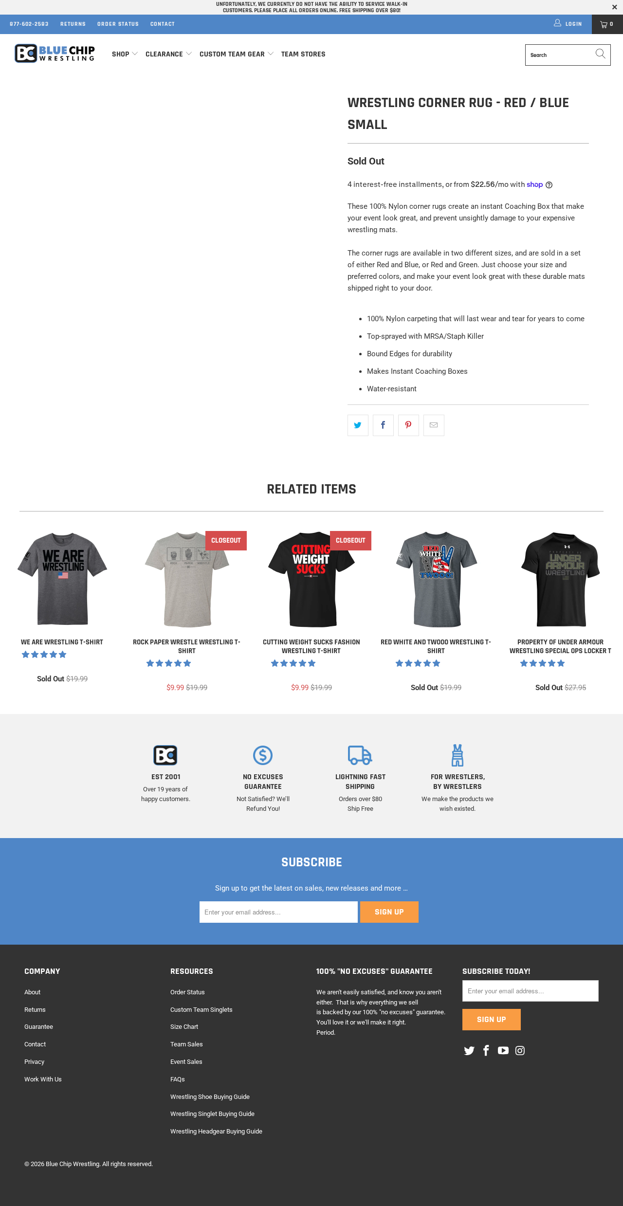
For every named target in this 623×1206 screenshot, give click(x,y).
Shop (120, 54)
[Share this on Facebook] (383, 425)
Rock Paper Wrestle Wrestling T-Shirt (187, 579)
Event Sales (186, 1061)
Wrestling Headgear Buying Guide (216, 1131)
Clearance (164, 54)
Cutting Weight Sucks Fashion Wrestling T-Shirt (311, 579)
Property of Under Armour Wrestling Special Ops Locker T (561, 579)
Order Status (118, 24)
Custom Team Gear (232, 54)
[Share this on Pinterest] (408, 425)
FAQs (177, 1079)
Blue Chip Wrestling (72, 1164)
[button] (44, 654)
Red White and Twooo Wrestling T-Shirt (436, 579)
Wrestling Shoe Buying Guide (210, 1096)
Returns (73, 24)
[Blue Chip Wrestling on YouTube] (503, 1051)
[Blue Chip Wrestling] (55, 53)
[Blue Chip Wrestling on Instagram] (520, 1051)
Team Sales (186, 1044)
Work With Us (43, 1079)
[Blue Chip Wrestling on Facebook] (486, 1051)
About (32, 992)
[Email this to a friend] (433, 425)
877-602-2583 (29, 24)
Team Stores (303, 54)
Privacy (34, 1061)
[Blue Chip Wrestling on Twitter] (469, 1051)
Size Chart (184, 1026)
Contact (162, 24)
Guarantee (38, 1026)
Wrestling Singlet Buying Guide (212, 1113)
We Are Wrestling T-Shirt (62, 579)
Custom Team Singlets (201, 1009)
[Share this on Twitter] (358, 425)
